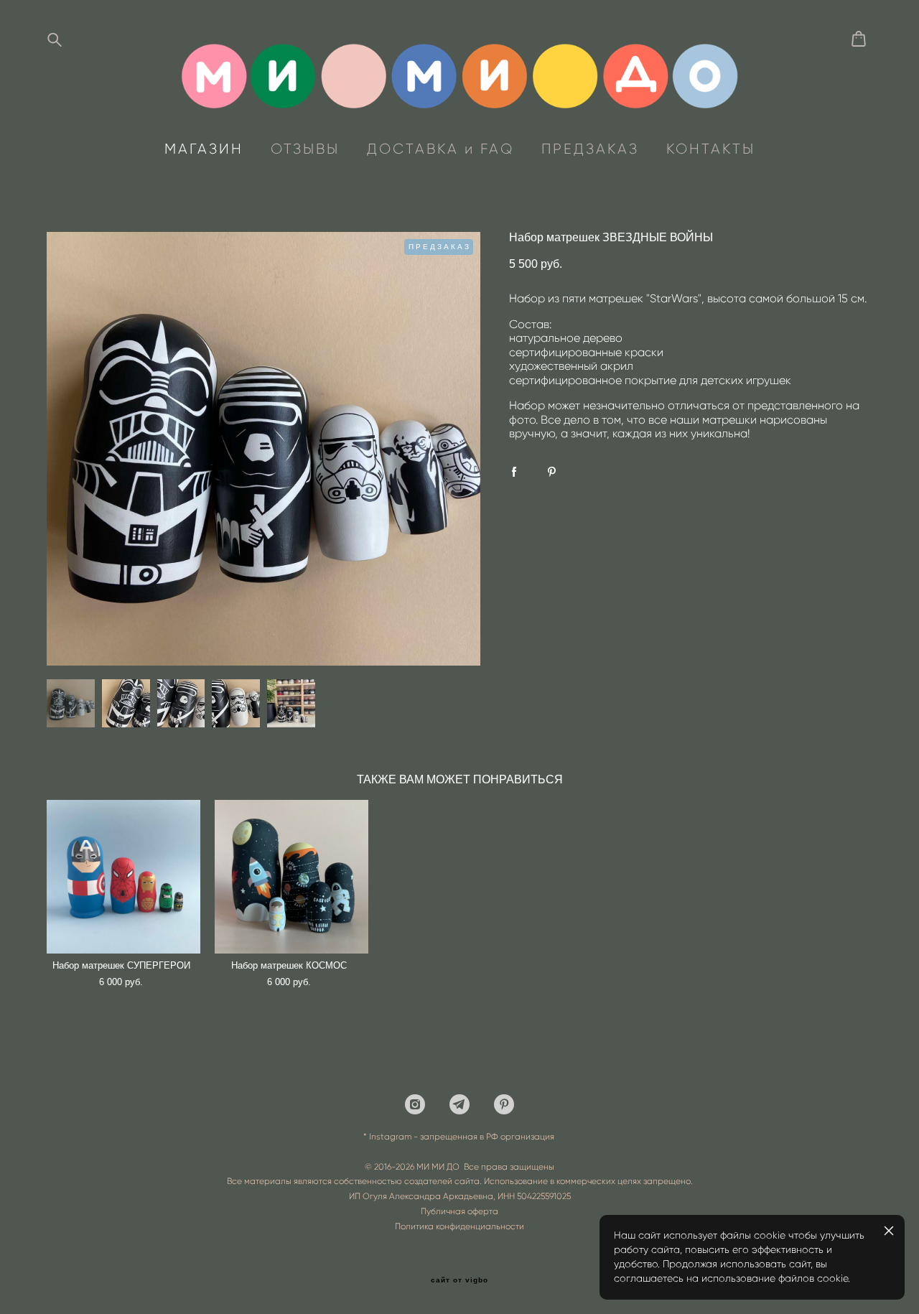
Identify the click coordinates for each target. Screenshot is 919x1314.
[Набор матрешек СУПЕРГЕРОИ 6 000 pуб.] (123, 877)
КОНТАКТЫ (710, 148)
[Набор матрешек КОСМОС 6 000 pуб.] (291, 877)
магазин (63, 217)
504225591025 (544, 1195)
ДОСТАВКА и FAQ (440, 148)
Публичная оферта (459, 1211)
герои (165, 217)
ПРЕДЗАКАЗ (590, 148)
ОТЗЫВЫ (305, 148)
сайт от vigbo (459, 1280)
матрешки (116, 217)
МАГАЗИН (203, 148)
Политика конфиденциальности (459, 1226)
